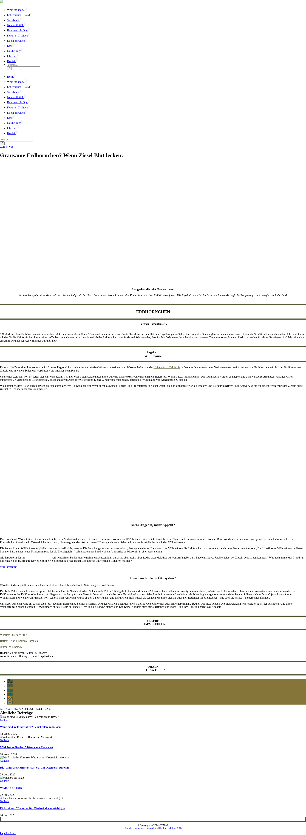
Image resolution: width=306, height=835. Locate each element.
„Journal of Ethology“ (38, 557)
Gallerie (4, 720)
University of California (167, 367)
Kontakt (128, 828)
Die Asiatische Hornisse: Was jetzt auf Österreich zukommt (35, 767)
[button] (10, 681)
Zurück (4, 146)
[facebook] (1, 819)
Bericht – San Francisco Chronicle (19, 640)
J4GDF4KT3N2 (9, 708)
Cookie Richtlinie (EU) (170, 828)
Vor (11, 146)
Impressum (139, 828)
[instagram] (3, 819)
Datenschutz (152, 828)
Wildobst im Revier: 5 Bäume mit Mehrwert (26, 747)
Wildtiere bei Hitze (11, 787)
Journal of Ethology (11, 646)
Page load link (8, 833)
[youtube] (2, 819)
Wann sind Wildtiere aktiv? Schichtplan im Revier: (30, 726)
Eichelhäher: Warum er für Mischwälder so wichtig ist (32, 808)
